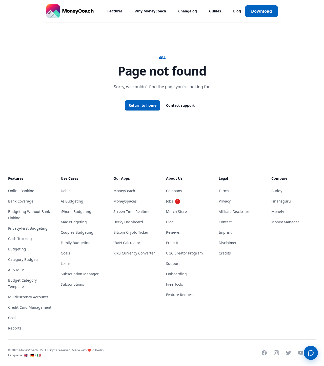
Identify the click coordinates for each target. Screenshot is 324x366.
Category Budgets (23, 259)
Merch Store (176, 211)
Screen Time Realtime (131, 211)
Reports (14, 328)
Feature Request (180, 294)
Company (174, 190)
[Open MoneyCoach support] (311, 353)
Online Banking (21, 190)
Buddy (276, 190)
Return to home (142, 105)
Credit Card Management (29, 307)
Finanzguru (281, 201)
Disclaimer (228, 242)
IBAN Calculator (126, 242)
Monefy (277, 211)
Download (261, 11)
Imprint (225, 232)
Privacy (225, 201)
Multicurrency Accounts (28, 297)
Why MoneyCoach (150, 11)
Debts (66, 190)
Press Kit (173, 242)
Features (115, 11)
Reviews (173, 232)
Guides (215, 11)
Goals (12, 317)
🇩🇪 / (33, 355)
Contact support (182, 105)
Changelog (187, 11)
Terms (224, 190)
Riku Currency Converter (134, 253)
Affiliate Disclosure (234, 211)
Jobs (172, 201)
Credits (225, 253)
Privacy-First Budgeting (28, 228)
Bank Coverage (20, 201)
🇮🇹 (39, 355)
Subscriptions (72, 284)
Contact (225, 221)
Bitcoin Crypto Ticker (130, 232)
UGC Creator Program (184, 253)
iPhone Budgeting (76, 211)
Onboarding (176, 273)
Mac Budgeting (74, 221)
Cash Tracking (20, 238)
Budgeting (17, 249)
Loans (66, 263)
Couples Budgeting (77, 232)
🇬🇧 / (26, 355)
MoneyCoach (124, 190)
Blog (237, 11)
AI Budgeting (72, 201)
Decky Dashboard (128, 221)
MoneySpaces (125, 201)
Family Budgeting (76, 242)
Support (173, 263)
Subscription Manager (80, 273)
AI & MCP (16, 269)
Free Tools (174, 284)
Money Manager (285, 221)
